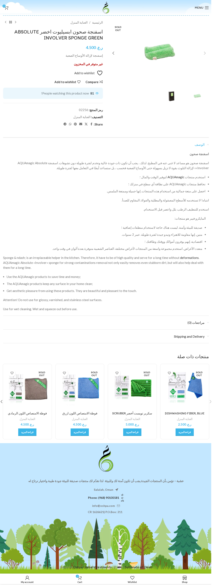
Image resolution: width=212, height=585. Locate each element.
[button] (205, 53)
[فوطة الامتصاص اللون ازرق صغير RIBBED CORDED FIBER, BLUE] (80, 388)
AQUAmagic (175, 177)
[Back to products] (10, 22)
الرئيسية (97, 22)
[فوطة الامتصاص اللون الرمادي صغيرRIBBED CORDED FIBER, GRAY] (27, 388)
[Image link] (106, 458)
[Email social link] (80, 124)
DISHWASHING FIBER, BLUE (185, 413)
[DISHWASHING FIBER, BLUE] (185, 388)
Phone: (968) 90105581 (103, 497)
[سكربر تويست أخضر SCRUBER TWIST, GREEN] (132, 388)
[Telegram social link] (65, 124)
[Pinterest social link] (75, 124)
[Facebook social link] (91, 124)
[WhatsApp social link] (70, 124)
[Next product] (5, 22)
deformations (189, 258)
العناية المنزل (79, 22)
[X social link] (86, 124)
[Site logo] (106, 7)
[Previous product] (15, 22)
